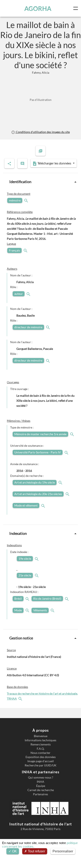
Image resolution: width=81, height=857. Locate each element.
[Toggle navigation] (76, 8)
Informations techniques (40, 740)
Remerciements (41, 744)
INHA (40, 782)
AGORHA (37, 8)
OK (14, 851)
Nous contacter (40, 753)
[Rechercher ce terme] (26, 200)
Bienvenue (40, 736)
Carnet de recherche (40, 790)
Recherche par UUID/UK (40, 765)
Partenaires (40, 794)
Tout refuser (36, 851)
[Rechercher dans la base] (20, 698)
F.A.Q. (40, 749)
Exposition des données (41, 757)
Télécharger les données (54, 163)
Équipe (40, 786)
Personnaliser (63, 851)
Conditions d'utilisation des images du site (42, 132)
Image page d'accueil (40, 761)
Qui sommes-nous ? (40, 777)
